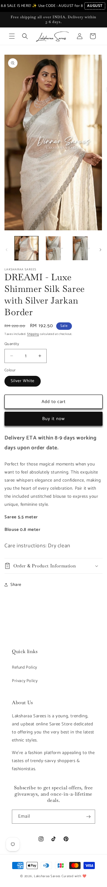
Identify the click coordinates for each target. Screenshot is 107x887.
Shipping (33, 334)
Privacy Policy (24, 681)
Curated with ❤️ (74, 876)
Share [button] (15, 584)
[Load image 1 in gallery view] (26, 248)
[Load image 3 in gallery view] (80, 248)
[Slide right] (100, 249)
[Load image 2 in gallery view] (53, 248)
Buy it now (53, 418)
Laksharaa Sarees (47, 876)
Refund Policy (24, 667)
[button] (11, 36)
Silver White (22, 381)
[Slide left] (6, 249)
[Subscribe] (88, 817)
